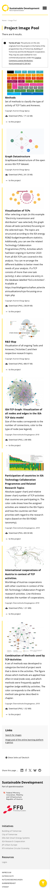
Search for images (13, 735)
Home (4, 20)
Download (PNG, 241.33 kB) (21, 174)
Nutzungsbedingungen (12, 880)
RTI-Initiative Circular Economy (15, 848)
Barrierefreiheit (9, 883)
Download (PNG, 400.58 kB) (21, 533)
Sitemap (5, 887)
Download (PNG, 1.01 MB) (20, 608)
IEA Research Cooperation (13, 841)
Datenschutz (8, 876)
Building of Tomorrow (11, 831)
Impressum (6, 872)
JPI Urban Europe (9, 845)
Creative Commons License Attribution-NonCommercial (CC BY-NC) (25, 60)
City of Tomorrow (9, 834)
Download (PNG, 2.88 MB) (20, 439)
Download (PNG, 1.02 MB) (20, 708)
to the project (15, 121)
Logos (4, 862)
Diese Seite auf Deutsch (18, 757)
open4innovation (15, 786)
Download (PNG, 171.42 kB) (21, 116)
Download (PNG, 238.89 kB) (21, 305)
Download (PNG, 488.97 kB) (21, 363)
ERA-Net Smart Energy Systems (16, 838)
